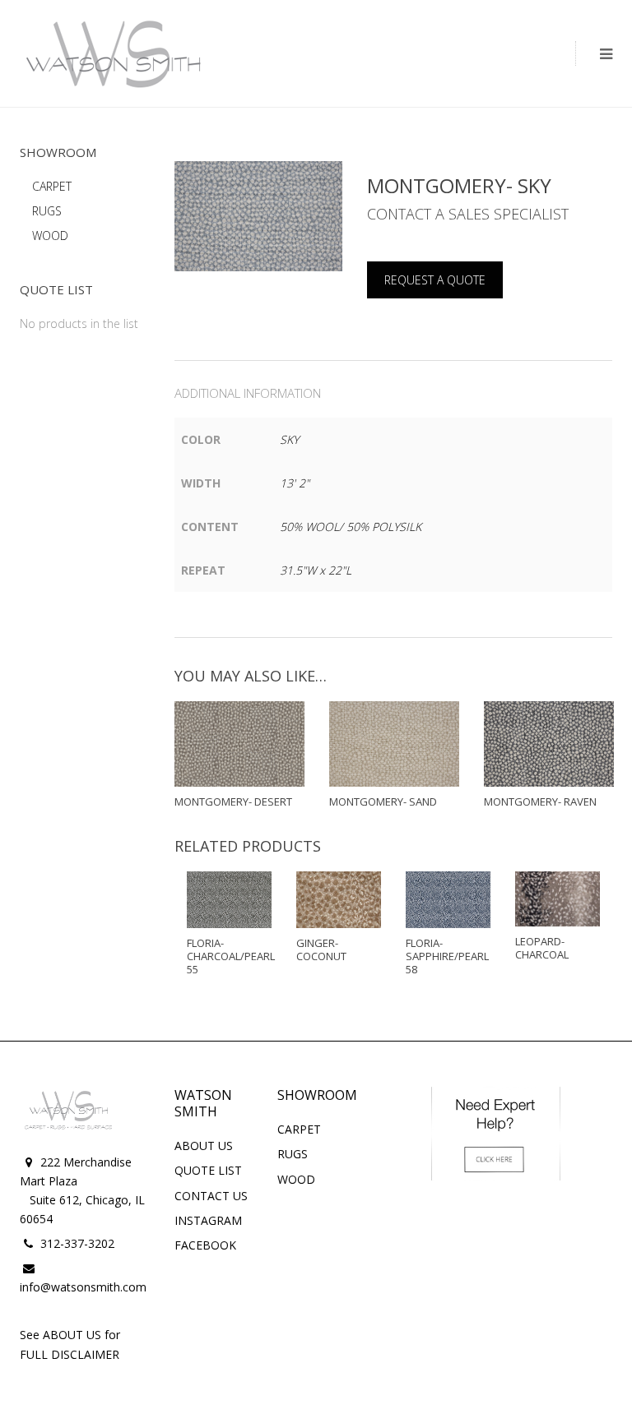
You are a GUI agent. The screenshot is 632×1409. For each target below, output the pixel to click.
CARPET (52, 186)
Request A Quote (435, 280)
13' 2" (294, 483)
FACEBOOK (205, 1245)
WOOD (50, 235)
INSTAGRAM (208, 1220)
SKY (289, 439)
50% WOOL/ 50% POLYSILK (350, 526)
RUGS (47, 211)
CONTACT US (211, 1195)
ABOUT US (203, 1145)
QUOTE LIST (208, 1170)
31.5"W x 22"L (315, 570)
